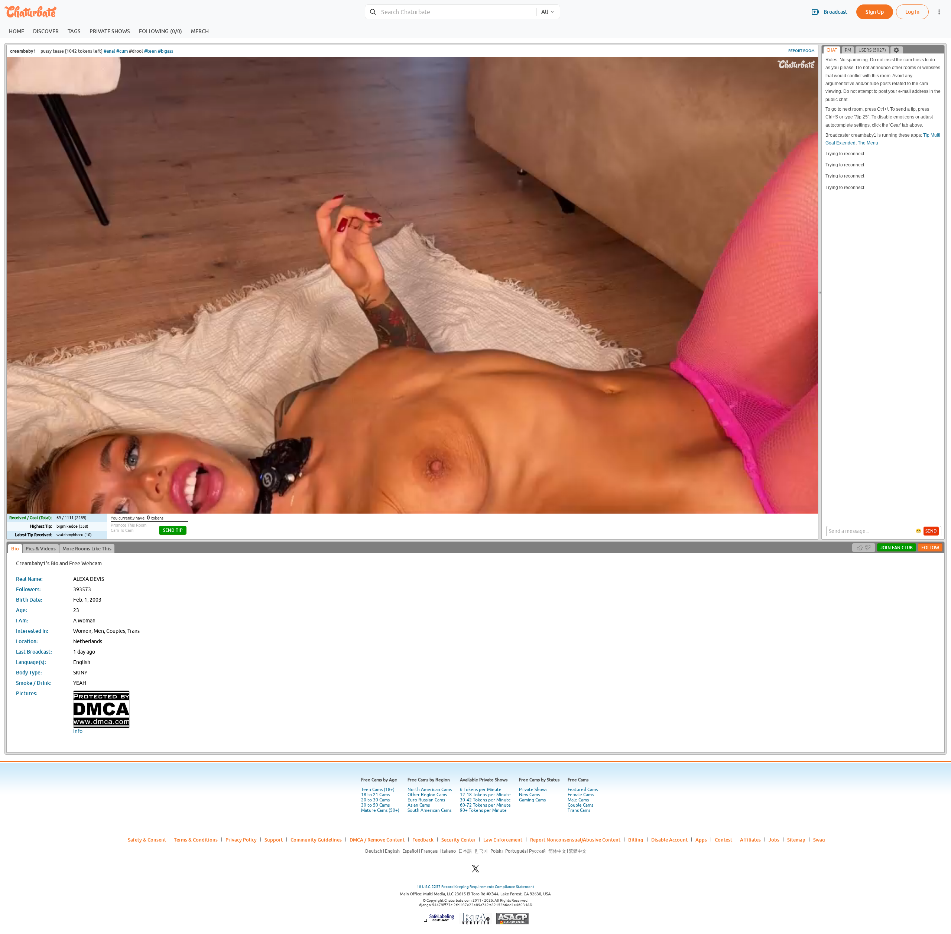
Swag (819, 840)
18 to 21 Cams (375, 794)
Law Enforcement (502, 840)
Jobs (774, 840)
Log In (912, 12)
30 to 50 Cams (375, 805)
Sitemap (796, 840)
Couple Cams (580, 805)
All (544, 12)
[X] (475, 870)
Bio (15, 548)
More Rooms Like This (86, 548)
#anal (109, 51)
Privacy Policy (241, 840)
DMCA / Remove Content (377, 840)
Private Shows (533, 789)
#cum (122, 51)
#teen (150, 51)
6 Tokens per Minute (481, 789)
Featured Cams (583, 789)
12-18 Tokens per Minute (485, 794)
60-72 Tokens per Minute (485, 805)
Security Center (458, 840)
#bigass (165, 51)
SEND (931, 531)
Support (273, 840)
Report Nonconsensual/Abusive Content (575, 840)
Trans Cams (579, 810)
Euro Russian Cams (426, 800)
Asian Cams (419, 805)
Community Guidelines (316, 840)
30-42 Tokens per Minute (485, 800)
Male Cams (578, 800)
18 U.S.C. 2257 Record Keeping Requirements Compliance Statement (475, 887)
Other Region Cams (427, 794)
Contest (723, 840)
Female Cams (581, 794)
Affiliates (750, 840)
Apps (701, 840)
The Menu (868, 143)
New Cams (529, 794)
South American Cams (429, 810)
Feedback (423, 840)
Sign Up (875, 12)
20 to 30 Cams (375, 800)
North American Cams (430, 789)
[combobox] (450, 12)
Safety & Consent (147, 840)
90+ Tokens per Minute (483, 810)
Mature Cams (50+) (380, 810)
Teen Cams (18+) (378, 789)
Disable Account (669, 840)
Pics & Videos (41, 548)
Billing (635, 840)
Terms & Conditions (196, 840)
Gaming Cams (532, 800)
